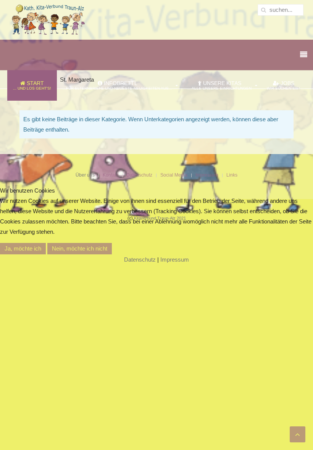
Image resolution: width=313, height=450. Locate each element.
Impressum (174, 259)
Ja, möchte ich (23, 248)
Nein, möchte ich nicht (79, 248)
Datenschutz (140, 259)
